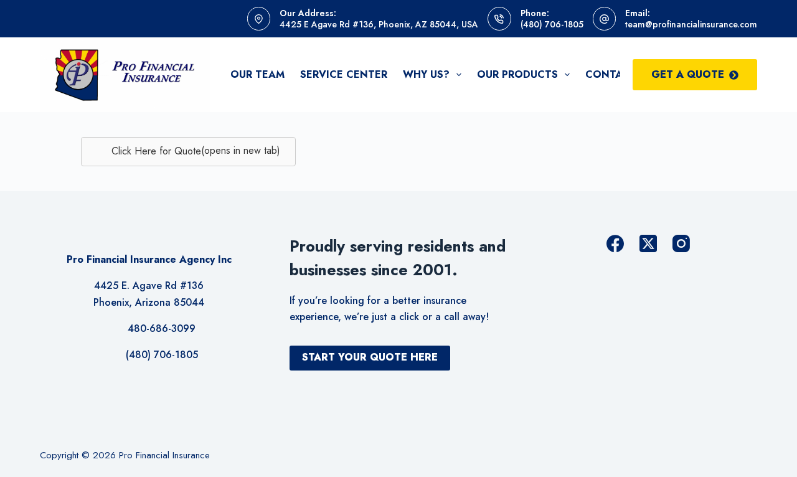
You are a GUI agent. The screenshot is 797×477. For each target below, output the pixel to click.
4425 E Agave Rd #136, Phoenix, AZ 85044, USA (379, 24)
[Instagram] (681, 243)
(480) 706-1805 (552, 24)
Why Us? (426, 74)
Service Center (343, 74)
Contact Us (619, 74)
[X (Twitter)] (648, 243)
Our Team (257, 74)
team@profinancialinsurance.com (691, 24)
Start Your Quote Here (370, 357)
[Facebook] (615, 243)
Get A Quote (687, 74)
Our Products (517, 74)
